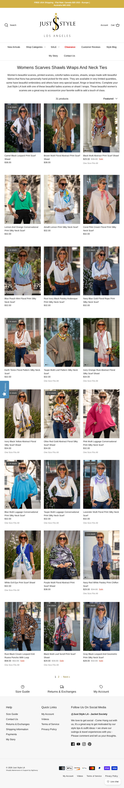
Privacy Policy (49, 729)
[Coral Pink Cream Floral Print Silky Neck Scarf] (101, 199)
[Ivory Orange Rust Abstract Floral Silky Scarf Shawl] (101, 342)
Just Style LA (19, 767)
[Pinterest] (89, 744)
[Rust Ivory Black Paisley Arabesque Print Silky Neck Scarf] (62, 270)
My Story (53, 55)
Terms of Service (50, 724)
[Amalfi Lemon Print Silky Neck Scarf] (62, 199)
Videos (45, 719)
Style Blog (111, 47)
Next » (66, 677)
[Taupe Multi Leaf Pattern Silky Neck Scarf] (62, 342)
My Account (47, 714)
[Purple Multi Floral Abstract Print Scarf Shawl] (62, 555)
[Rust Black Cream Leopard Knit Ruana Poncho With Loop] (23, 626)
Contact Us (69, 55)
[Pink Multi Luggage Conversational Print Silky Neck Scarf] (101, 413)
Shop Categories (34, 47)
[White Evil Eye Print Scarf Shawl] (23, 555)
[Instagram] (84, 744)
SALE (54, 47)
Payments (11, 734)
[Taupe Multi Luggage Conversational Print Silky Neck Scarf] (62, 484)
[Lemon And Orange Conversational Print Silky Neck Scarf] (23, 199)
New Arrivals (14, 47)
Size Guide (12, 714)
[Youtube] (78, 744)
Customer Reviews (90, 47)
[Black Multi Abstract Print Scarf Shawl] (101, 127)
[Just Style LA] (60, 25)
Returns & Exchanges (17, 724)
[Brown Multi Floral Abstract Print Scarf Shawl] (62, 127)
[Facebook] (73, 744)
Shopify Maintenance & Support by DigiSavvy (22, 770)
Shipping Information (17, 729)
